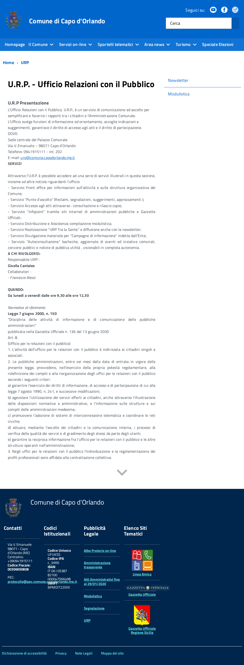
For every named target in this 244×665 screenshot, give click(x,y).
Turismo (183, 44)
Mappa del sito (112, 653)
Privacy (60, 653)
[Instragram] (235, 10)
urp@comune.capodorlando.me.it (47, 157)
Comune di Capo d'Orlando (67, 21)
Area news (154, 44)
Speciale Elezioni (217, 44)
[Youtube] (214, 10)
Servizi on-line (72, 44)
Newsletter (178, 80)
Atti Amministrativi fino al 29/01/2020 (102, 581)
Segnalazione (94, 608)
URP (87, 620)
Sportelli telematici (115, 44)
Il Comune (38, 44)
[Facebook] (224, 10)
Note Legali (83, 653)
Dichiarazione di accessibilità (24, 653)
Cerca (175, 23)
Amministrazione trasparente (97, 565)
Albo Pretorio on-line (100, 550)
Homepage (15, 44)
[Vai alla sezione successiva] (122, 473)
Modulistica (178, 94)
